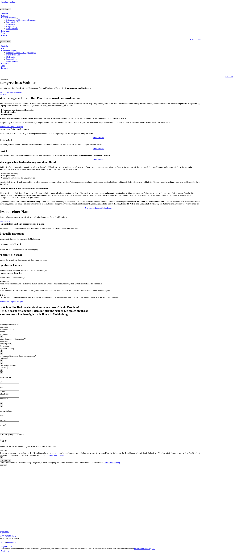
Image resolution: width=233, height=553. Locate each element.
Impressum (11, 542)
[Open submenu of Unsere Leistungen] (17, 18)
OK (153, 549)
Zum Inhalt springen (9, 2)
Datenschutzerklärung (56, 455)
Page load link (6, 546)
